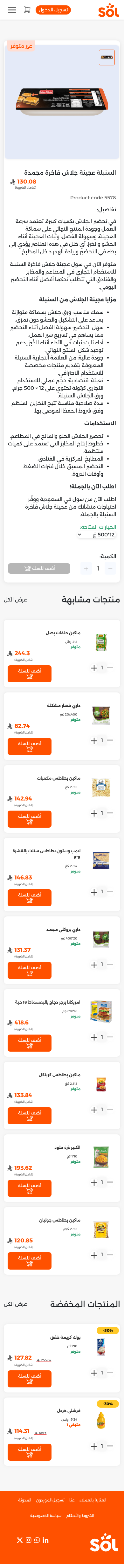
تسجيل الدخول (53, 10)
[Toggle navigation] (12, 10)
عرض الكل (15, 600)
